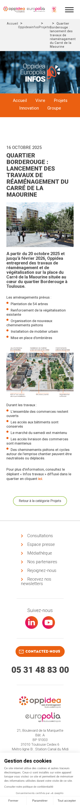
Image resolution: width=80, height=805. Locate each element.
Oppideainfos (28, 27)
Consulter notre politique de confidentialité (28, 786)
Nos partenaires (42, 561)
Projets (44, 27)
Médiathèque (39, 553)
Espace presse (41, 544)
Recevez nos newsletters (36, 581)
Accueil (12, 23)
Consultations (40, 535)
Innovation (29, 108)
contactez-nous (42, 651)
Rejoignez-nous (41, 570)
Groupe (54, 108)
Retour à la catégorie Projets (40, 501)
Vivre (40, 100)
